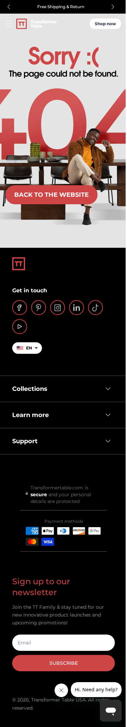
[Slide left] (8, 6)
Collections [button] (27, 389)
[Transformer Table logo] (36, 23)
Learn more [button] (28, 415)
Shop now (105, 23)
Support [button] (22, 441)
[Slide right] (112, 6)
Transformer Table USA (58, 700)
